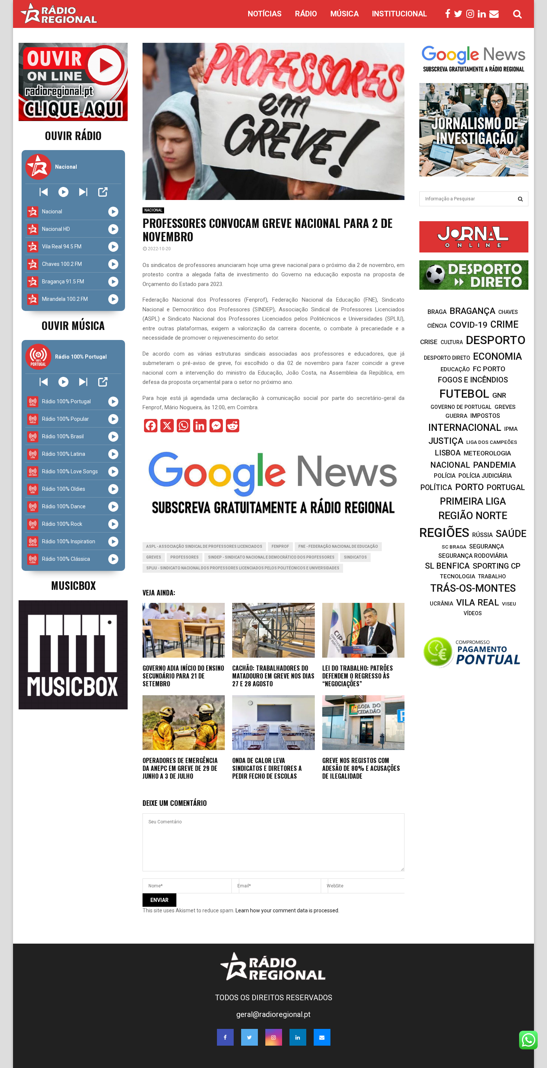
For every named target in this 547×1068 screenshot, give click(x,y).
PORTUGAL (506, 487)
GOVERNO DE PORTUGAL (461, 407)
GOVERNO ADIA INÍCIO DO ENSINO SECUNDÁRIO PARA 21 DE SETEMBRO (183, 676)
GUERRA (456, 416)
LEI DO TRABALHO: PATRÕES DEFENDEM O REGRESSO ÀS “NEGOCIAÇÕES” (357, 676)
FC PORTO (489, 369)
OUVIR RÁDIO (73, 135)
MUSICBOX (73, 585)
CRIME (504, 324)
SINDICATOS (355, 557)
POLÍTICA (436, 487)
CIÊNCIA (437, 326)
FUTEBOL (464, 394)
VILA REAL (477, 602)
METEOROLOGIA (487, 453)
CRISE (429, 342)
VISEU (509, 604)
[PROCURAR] (520, 198)
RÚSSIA (482, 534)
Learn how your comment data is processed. (287, 910)
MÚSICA (344, 13)
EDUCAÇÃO (455, 369)
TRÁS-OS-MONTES (473, 588)
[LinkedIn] (483, 14)
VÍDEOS (473, 613)
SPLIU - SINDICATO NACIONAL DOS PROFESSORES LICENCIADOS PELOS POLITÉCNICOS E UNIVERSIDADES (242, 568)
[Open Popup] (103, 192)
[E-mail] (495, 14)
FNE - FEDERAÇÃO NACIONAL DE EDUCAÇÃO (338, 546)
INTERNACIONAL (464, 427)
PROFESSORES (184, 557)
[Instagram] (472, 14)
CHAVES (508, 312)
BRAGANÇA (472, 311)
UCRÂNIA (441, 603)
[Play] (63, 192)
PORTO (469, 486)
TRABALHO (492, 576)
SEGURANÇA (486, 546)
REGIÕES (444, 532)
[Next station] (44, 192)
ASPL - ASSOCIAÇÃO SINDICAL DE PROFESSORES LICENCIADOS (204, 546)
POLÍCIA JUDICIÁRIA (485, 475)
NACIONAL (153, 210)
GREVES (153, 557)
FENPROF (280, 546)
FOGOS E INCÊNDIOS (473, 379)
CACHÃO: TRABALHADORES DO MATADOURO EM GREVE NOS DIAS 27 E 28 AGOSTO (273, 676)
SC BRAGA (454, 547)
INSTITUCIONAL (399, 13)
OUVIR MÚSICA (73, 325)
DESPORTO (495, 340)
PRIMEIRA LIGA (473, 501)
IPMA (511, 429)
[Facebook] (449, 14)
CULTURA (452, 342)
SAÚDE (511, 533)
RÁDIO (306, 13)
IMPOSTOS (485, 415)
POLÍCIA (444, 475)
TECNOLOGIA (457, 576)
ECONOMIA (497, 356)
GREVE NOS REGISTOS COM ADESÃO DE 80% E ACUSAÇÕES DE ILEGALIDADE (361, 768)
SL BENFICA (447, 565)
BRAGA (437, 311)
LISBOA (448, 453)
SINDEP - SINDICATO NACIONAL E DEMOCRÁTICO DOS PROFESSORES (271, 557)
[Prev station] (83, 192)
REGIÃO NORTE (472, 516)
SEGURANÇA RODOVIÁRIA (473, 555)
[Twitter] (460, 14)
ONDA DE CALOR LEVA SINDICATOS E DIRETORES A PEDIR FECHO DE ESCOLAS (267, 768)
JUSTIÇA (445, 441)
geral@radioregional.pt (273, 1014)
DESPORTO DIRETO (447, 358)
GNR (499, 395)
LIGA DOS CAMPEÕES (491, 442)
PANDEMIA (494, 465)
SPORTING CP (497, 566)
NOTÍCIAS (265, 13)
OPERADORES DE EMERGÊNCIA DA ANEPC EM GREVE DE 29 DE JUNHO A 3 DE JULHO (180, 768)
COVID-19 (468, 325)
